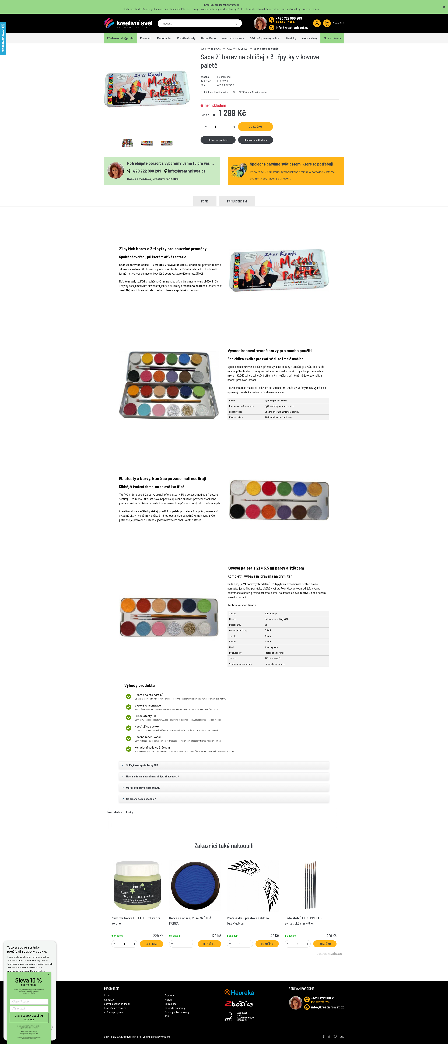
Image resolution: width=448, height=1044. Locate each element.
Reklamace (171, 1003)
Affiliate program (113, 1012)
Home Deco (208, 38)
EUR (342, 23)
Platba (168, 999)
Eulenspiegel (224, 76)
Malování (145, 38)
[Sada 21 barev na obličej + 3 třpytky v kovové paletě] (147, 89)
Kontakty (109, 999)
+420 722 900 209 (289, 18)
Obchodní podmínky (175, 1007)
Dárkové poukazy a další (265, 38)
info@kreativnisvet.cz (292, 27)
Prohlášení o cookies (115, 1007)
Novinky (291, 38)
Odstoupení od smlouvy (177, 1012)
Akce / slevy (309, 38)
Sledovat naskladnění (255, 140)
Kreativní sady (186, 38)
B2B (167, 1016)
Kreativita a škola (233, 38)
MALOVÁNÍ (216, 48)
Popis (205, 201)
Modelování (164, 38)
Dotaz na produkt (218, 140)
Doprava (169, 995)
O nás (107, 995)
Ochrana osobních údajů (117, 1003)
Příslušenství (237, 201)
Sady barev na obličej (266, 48)
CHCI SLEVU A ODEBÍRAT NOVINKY (29, 1018)
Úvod (203, 48)
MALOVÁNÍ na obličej (237, 48)
